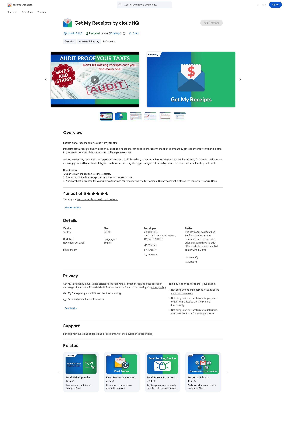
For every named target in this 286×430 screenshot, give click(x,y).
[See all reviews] (73, 207)
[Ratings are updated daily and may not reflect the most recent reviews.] (124, 33)
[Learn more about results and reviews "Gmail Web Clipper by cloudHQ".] (73, 381)
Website (152, 245)
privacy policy (158, 287)
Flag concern (70, 249)
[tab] (12, 12)
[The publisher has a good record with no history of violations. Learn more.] (65, 33)
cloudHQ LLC (75, 33)
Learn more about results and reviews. (97, 199)
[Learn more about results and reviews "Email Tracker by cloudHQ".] (113, 381)
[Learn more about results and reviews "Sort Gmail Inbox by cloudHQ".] (194, 381)
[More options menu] (258, 5)
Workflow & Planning (89, 41)
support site (145, 333)
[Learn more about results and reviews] (196, 257)
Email (151, 249)
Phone (151, 254)
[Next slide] (240, 80)
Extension (69, 41)
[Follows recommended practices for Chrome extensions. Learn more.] (86, 33)
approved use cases (182, 293)
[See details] (71, 308)
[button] (264, 5)
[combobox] (148, 5)
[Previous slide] (46, 80)
